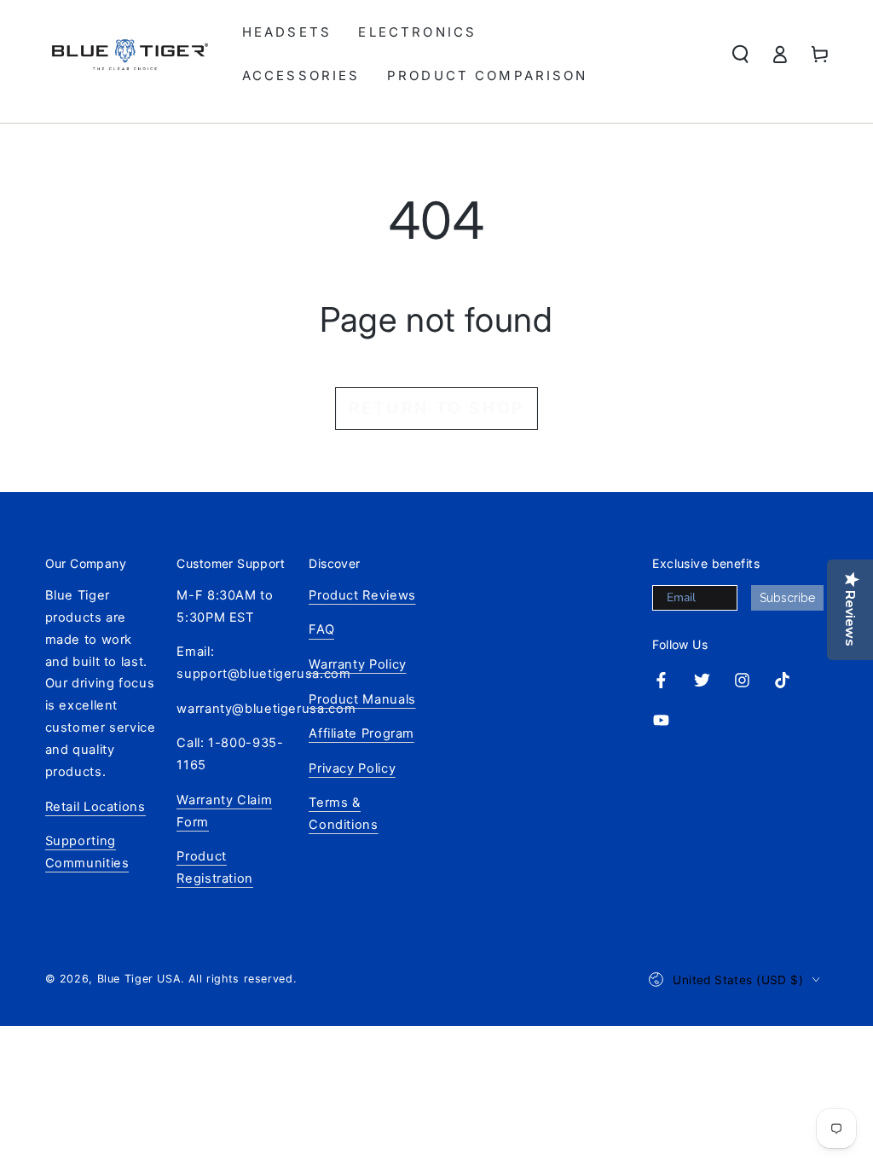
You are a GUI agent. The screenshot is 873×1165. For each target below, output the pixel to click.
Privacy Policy (352, 768)
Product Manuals (362, 699)
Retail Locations (95, 806)
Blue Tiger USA (139, 978)
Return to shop (436, 408)
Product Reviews (362, 595)
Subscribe (787, 598)
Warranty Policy (357, 664)
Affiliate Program (361, 733)
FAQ (321, 629)
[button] (740, 54)
